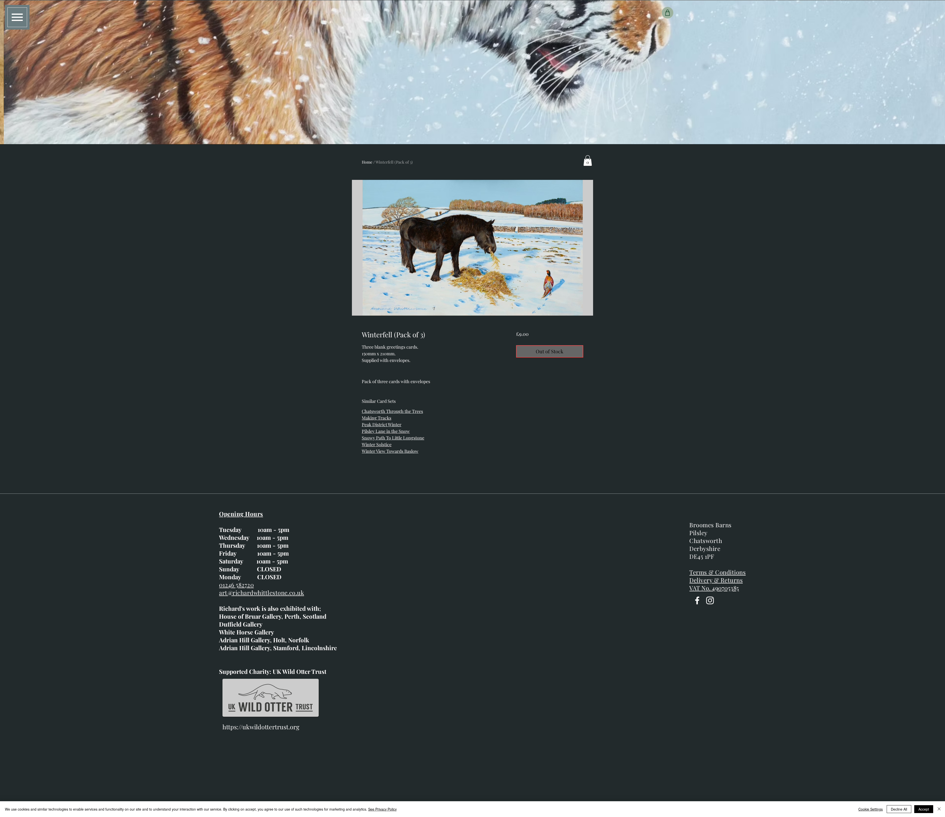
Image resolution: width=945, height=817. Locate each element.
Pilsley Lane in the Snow (386, 431)
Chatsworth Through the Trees (392, 411)
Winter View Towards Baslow (390, 451)
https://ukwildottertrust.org (260, 727)
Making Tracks (376, 418)
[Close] (939, 809)
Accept (923, 809)
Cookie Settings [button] (870, 809)
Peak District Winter (381, 424)
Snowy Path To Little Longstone (393, 438)
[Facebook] (697, 600)
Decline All (899, 809)
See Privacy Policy (382, 809)
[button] (17, 17)
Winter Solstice (377, 444)
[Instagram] (710, 600)
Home (367, 162)
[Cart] (667, 12)
